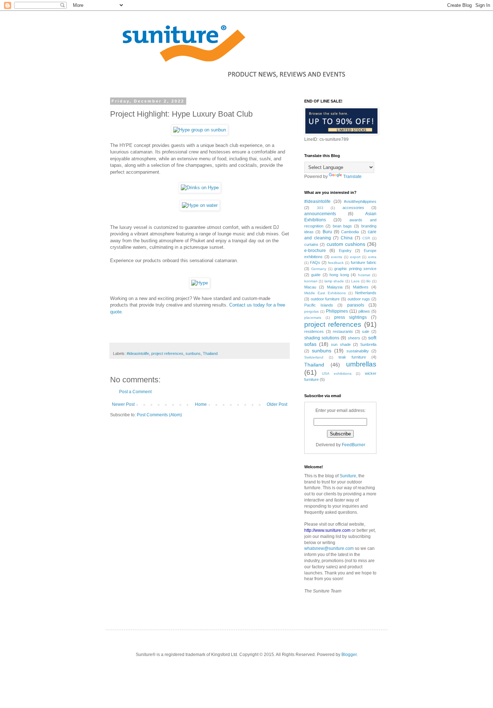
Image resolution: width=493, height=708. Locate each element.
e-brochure (315, 250)
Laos (355, 281)
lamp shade (334, 281)
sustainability (357, 351)
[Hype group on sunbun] (199, 130)
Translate (352, 176)
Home (201, 404)
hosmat (364, 275)
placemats (312, 318)
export (355, 257)
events (336, 257)
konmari (310, 281)
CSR (366, 238)
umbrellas (361, 364)
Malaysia (335, 287)
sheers (354, 338)
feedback (336, 263)
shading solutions (321, 337)
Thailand (210, 353)
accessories (353, 207)
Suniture (348, 475)
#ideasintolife (138, 353)
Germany (318, 269)
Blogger (349, 654)
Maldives (360, 287)
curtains (311, 244)
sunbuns (193, 353)
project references (167, 353)
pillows (364, 311)
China (347, 237)
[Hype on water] (200, 205)
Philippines (337, 311)
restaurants (343, 331)
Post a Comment (135, 391)
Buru (327, 231)
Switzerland (313, 357)
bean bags (342, 226)
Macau (310, 287)
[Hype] (199, 283)
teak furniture (352, 357)
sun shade (340, 344)
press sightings (350, 317)
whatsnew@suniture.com (329, 548)
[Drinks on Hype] (200, 187)
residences (314, 331)
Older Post (277, 404)
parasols (355, 305)
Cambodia (350, 232)
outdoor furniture (325, 299)
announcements (320, 213)
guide (315, 275)
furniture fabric (363, 262)
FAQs (315, 262)
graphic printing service (355, 268)
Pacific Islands (318, 305)
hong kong (339, 275)
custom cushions (346, 244)
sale (365, 331)
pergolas (311, 311)
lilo (368, 281)
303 (320, 208)
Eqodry (345, 250)
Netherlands (365, 293)
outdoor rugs (359, 299)
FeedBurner (353, 444)
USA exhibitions (337, 373)
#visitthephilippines (360, 201)
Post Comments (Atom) (159, 414)
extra (372, 257)
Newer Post (123, 404)
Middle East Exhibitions (325, 293)
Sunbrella (368, 344)
